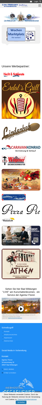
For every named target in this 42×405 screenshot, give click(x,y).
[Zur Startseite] (15, 5)
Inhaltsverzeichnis (10, 335)
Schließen (21, 402)
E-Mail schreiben (10, 373)
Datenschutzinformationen (15, 318)
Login (36, 1)
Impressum (8, 338)
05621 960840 (9, 369)
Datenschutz (8, 341)
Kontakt (6, 331)
